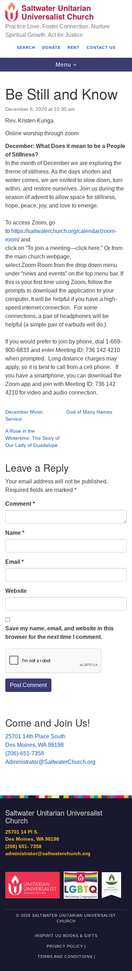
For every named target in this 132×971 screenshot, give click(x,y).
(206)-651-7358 (24, 753)
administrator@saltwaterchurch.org (47, 853)
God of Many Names (89, 412)
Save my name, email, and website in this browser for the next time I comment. (59, 632)
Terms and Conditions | (66, 956)
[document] (66, 430)
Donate (51, 47)
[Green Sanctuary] (113, 884)
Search (26, 47)
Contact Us (101, 47)
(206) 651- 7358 (23, 846)
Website (16, 591)
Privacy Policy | (66, 946)
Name (14, 533)
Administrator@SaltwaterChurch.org (50, 762)
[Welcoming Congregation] (82, 884)
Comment (20, 504)
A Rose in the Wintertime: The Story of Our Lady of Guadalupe (32, 438)
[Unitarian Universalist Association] (33, 884)
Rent (74, 47)
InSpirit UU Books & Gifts (66, 935)
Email (14, 562)
